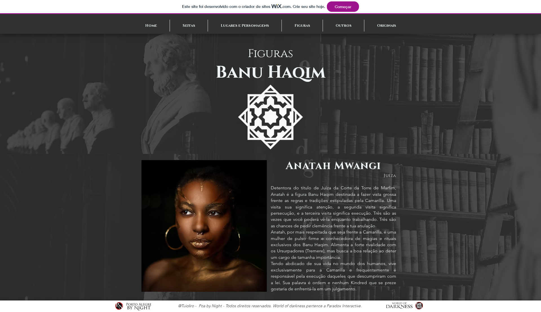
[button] (189, 26)
